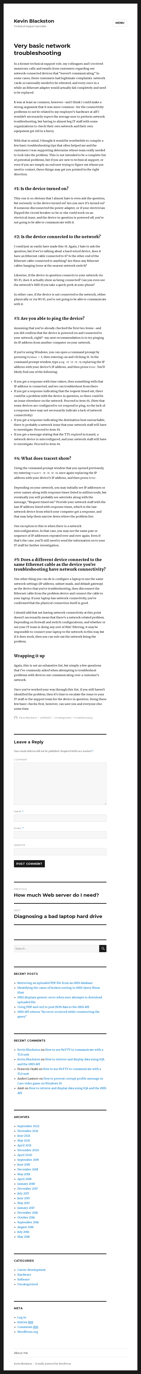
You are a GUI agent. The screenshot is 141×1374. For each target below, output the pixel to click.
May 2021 (23, 1140)
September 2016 (28, 1222)
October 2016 (26, 1217)
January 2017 (26, 1208)
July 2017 (23, 1193)
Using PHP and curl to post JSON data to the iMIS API (53, 1007)
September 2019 (28, 1159)
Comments (27, 1327)
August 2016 (25, 1227)
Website (19, 845)
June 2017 (23, 1198)
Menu (120, 23)
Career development (31, 1270)
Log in (21, 1317)
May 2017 (23, 1203)
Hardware (24, 1274)
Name (19, 811)
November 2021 (27, 1131)
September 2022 (28, 1126)
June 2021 (23, 1135)
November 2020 (28, 1150)
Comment (20, 759)
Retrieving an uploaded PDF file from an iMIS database (55, 983)
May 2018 (23, 1174)
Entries (25, 1322)
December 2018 (27, 1169)
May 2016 (23, 1236)
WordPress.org (27, 1331)
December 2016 (27, 1212)
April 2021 (24, 1145)
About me (21, 1353)
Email (19, 828)
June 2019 (23, 1164)
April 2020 (24, 1155)
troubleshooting (83, 717)
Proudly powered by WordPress (53, 1363)
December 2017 (27, 1188)
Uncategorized (62, 717)
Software (23, 1279)
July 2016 (23, 1232)
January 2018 (26, 1183)
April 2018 (24, 1179)
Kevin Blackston (34, 21)
